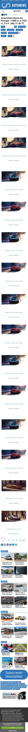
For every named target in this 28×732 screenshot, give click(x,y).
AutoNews (4, 551)
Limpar (3, 26)
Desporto (3, 581)
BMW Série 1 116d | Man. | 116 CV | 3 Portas (14, 404)
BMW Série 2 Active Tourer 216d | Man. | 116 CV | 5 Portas (14, 125)
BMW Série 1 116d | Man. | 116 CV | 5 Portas (14, 373)
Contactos (3, 710)
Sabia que (3, 612)
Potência (3, 32)
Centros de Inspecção (6, 689)
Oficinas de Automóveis (11, 685)
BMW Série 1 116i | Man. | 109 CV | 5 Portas (14, 312)
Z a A (9, 36)
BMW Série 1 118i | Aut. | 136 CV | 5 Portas (14, 250)
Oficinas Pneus (23, 685)
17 (9, 540)
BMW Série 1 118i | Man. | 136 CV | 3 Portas (14, 220)
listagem (9, 14)
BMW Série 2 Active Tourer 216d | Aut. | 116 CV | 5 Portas (14, 156)
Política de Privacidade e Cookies (13, 710)
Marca (3, 29)
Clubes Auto (16, 689)
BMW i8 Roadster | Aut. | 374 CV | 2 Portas (13, 498)
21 (24, 540)
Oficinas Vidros (5, 687)
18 (13, 540)
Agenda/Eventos (5, 682)
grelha (5, 14)
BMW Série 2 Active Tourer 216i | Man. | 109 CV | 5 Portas (14, 95)
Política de (13, 730)
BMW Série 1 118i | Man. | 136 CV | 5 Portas (14, 189)
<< (3, 540)
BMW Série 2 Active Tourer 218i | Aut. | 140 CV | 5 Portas (14, 64)
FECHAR (12, 727)
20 (20, 540)
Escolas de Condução (20, 687)
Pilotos (12, 687)
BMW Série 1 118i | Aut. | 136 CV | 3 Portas (14, 281)
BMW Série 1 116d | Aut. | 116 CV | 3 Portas (14, 468)
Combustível (10, 29)
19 (16, 540)
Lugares (3, 36)
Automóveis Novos (16, 682)
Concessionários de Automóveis (9, 684)
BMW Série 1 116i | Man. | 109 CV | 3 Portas (14, 343)
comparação (14, 14)
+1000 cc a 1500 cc (13, 32)
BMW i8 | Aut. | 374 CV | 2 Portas (13, 529)
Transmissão (19, 29)
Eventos (3, 642)
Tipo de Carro (21, 26)
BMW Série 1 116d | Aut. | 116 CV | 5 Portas (14, 437)
